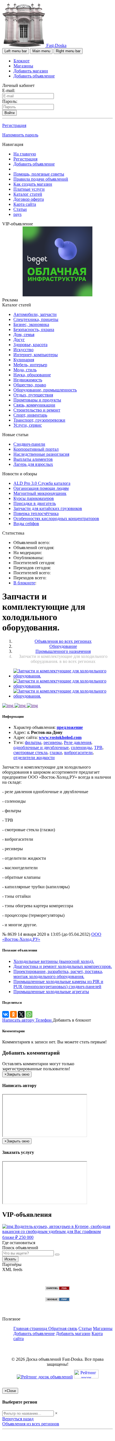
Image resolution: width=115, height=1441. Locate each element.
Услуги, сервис (27, 425)
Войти (9, 113)
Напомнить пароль (20, 135)
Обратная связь (62, 1328)
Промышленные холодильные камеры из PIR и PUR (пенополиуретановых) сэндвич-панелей (58, 984)
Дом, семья (23, 334)
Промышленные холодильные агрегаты (51, 991)
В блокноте (24, 582)
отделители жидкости (34, 757)
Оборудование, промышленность (45, 390)
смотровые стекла (30, 752)
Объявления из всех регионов (30, 1423)
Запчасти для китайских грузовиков (47, 508)
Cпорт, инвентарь (30, 415)
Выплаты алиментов (33, 459)
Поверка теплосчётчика (36, 513)
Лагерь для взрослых (33, 464)
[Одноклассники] (13, 1014)
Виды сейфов (26, 523)
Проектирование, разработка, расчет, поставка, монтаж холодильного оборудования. (58, 974)
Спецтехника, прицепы (35, 319)
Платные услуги (29, 189)
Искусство (23, 349)
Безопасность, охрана (33, 329)
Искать (10, 1259)
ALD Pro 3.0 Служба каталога (41, 483)
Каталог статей (27, 194)
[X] (21, 1014)
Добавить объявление (34, 76)
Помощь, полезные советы (38, 174)
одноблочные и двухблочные (41, 747)
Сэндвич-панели (29, 444)
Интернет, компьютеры (35, 354)
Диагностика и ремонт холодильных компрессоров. (62, 966)
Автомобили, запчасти (35, 314)
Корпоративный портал (36, 449)
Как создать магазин (32, 184)
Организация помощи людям (41, 488)
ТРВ (98, 747)
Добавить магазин (30, 70)
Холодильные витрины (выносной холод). (53, 961)
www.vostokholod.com (60, 737)
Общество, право (29, 384)
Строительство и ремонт (36, 410)
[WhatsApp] (29, 1014)
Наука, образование (32, 374)
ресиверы (53, 742)
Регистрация (14, 125)
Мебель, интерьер (30, 364)
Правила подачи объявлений (40, 179)
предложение (70, 727)
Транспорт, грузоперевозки (39, 420)
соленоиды (81, 747)
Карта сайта (24, 204)
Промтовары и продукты (37, 400)
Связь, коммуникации (34, 405)
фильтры (33, 742)
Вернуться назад (17, 1418)
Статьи (20, 209)
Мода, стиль (25, 369)
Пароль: (9, 101)
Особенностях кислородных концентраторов (56, 518)
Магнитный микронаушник (39, 493)
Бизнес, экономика (31, 324)
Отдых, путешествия (33, 395)
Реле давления (77, 742)
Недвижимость (27, 379)
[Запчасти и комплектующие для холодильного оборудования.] (63, 676)
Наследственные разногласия (41, 454)
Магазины (23, 65)
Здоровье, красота (30, 344)
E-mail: (8, 90)
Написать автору (18, 1020)
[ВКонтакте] (5, 1014)
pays (17, 214)
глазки (56, 752)
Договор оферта (28, 199)
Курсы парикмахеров (33, 498)
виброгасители (78, 752)
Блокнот (22, 60)
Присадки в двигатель (34, 503)
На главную (24, 154)
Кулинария (23, 359)
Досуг (19, 339)
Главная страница (30, 1328)
